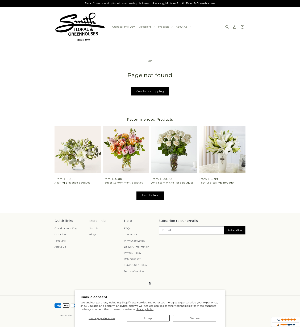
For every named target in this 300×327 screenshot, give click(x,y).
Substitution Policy (135, 265)
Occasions (61, 234)
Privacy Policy (145, 309)
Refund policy (132, 258)
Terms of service (134, 271)
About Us (60, 246)
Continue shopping (150, 91)
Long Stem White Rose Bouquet (172, 182)
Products (60, 240)
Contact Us (131, 234)
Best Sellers (150, 195)
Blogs (92, 234)
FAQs (127, 228)
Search (93, 228)
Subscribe (235, 230)
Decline (194, 318)
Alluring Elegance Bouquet (72, 182)
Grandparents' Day (66, 228)
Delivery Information (136, 246)
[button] (146, 26)
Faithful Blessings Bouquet (217, 182)
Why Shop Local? (134, 240)
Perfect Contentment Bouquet (123, 182)
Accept (148, 318)
